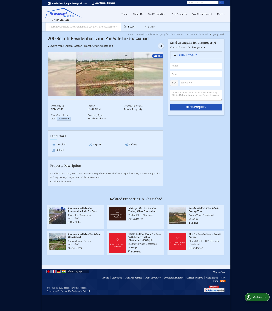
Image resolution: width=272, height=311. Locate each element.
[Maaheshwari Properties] (63, 14)
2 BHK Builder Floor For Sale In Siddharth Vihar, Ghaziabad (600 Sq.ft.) (144, 237)
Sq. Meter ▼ (64, 119)
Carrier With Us (195, 277)
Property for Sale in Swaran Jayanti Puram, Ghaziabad (182, 34)
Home (124, 14)
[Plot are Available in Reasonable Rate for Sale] (57, 215)
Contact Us (212, 277)
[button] (105, 3)
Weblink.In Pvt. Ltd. (81, 291)
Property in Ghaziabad (145, 34)
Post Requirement (202, 14)
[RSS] (223, 281)
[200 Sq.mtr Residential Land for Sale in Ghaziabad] (105, 95)
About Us (138, 14)
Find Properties (156, 14)
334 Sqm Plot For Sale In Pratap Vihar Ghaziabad (142, 210)
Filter (151, 26)
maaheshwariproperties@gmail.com (69, 3)
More (220, 14)
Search (131, 26)
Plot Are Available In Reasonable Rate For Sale (82, 210)
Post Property (179, 14)
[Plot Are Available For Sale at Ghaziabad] (57, 241)
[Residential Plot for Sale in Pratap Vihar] (177, 215)
